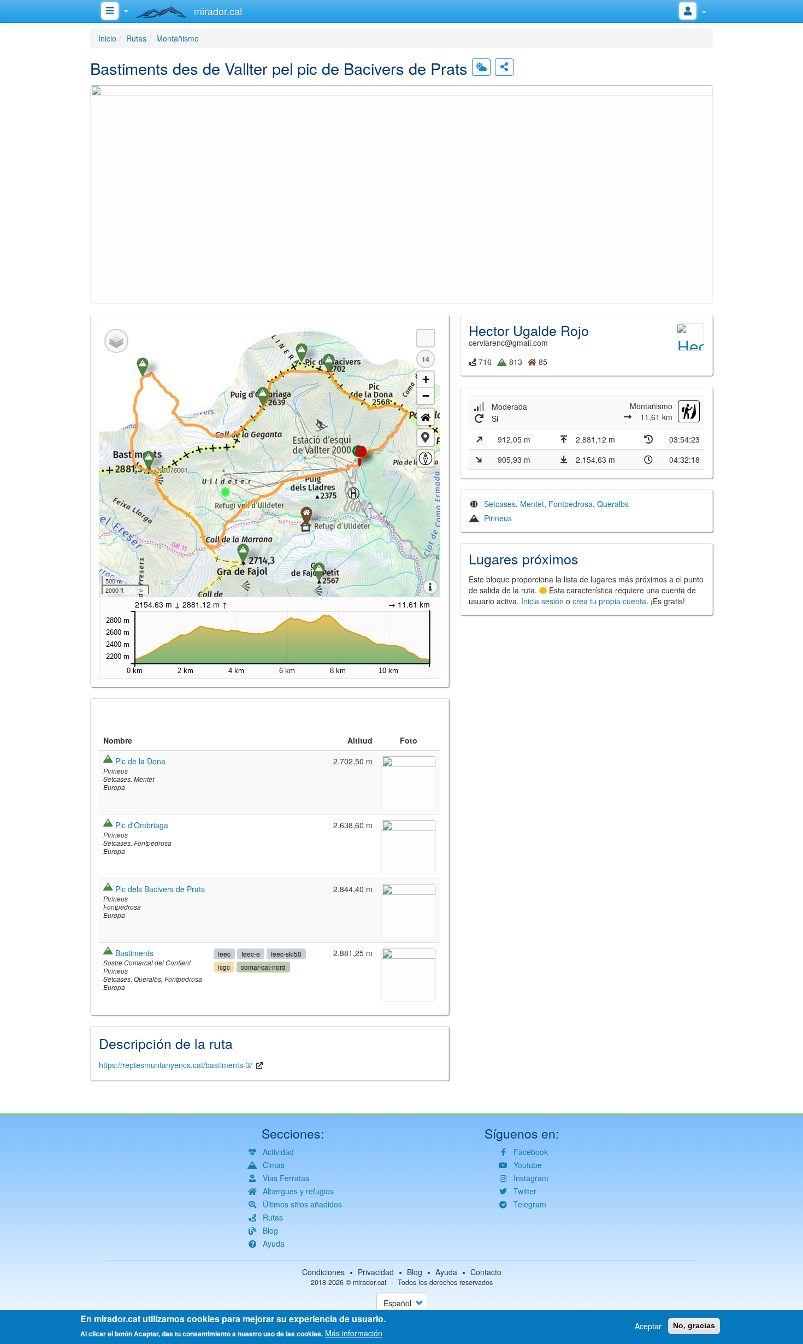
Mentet (532, 503)
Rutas (136, 38)
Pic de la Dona (140, 761)
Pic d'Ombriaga (141, 825)
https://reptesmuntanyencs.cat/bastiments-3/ (175, 1064)
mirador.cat (370, 1282)
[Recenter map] (425, 417)
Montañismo (177, 38)
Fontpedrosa (570, 503)
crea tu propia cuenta (609, 601)
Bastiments (134, 952)
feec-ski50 (286, 953)
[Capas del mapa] (116, 341)
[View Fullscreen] (425, 338)
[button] (401, 192)
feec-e (250, 953)
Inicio (107, 38)
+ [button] (425, 379)
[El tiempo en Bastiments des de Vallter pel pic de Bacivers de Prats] (481, 67)
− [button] (425, 396)
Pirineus (498, 517)
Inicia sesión (542, 601)
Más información (353, 1333)
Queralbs (613, 503)
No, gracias (694, 1325)
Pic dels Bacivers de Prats (160, 888)
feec (224, 953)
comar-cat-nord (263, 966)
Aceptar (648, 1326)
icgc (224, 966)
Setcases (500, 503)
